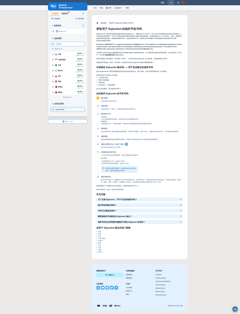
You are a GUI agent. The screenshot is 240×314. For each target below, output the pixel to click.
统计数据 (132, 139)
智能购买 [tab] (65, 12)
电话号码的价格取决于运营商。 (111, 147)
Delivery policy (161, 278)
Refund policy (160, 288)
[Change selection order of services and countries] (83, 25)
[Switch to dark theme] (178, 3)
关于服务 (129, 287)
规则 (127, 294)
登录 (162, 3)
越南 (99, 243)
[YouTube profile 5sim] (103, 288)
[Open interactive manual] (83, 13)
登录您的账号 (112, 101)
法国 (99, 247)
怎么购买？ (118, 8)
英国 (99, 234)
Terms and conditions (163, 281)
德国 (99, 250)
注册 (171, 3)
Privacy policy (160, 285)
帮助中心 (135, 186)
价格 (138, 139)
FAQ (101, 8)
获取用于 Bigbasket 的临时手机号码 (121, 23)
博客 (127, 8)
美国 (99, 231)
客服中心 (111, 275)
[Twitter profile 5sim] (112, 288)
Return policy (160, 291)
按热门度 (58, 49)
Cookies (158, 275)
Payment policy (161, 295)
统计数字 (81, 19)
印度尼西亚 (102, 238)
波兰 (99, 245)
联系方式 (129, 291)
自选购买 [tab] (55, 13)
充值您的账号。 (106, 109)
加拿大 (100, 252)
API (109, 8)
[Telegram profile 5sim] (116, 288)
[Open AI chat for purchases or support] (235, 309)
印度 (99, 236)
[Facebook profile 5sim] (107, 288)
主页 (95, 8)
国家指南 (129, 278)
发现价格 (57, 19)
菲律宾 (100, 241)
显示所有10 (66, 97)
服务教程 (104, 23)
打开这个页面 (156, 182)
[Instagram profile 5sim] (98, 288)
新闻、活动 (69, 121)
